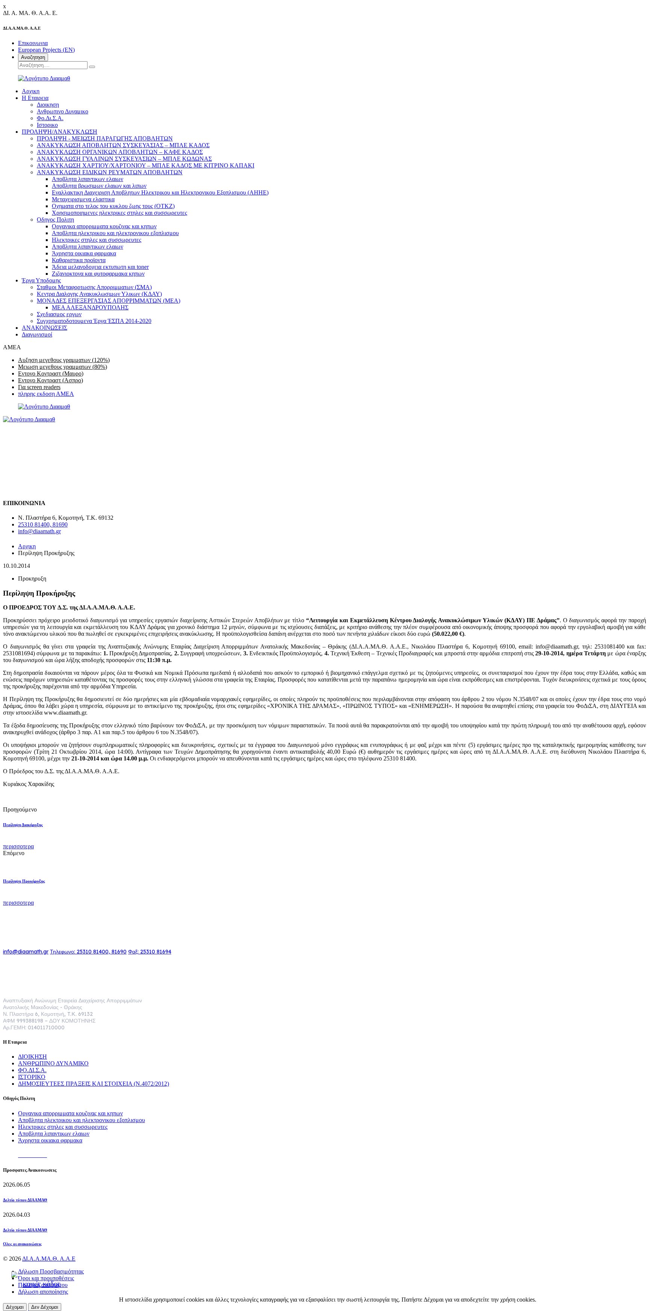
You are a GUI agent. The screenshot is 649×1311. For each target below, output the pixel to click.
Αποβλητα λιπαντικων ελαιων (87, 179)
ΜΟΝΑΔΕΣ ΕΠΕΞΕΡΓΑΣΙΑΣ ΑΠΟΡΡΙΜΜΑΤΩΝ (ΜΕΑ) (108, 300)
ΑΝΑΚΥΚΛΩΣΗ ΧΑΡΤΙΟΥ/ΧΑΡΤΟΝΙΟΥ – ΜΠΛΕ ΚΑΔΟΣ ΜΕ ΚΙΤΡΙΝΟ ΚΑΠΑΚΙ (145, 165)
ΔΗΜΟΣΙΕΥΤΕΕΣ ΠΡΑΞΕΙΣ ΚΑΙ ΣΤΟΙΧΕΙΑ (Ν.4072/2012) (93, 1083)
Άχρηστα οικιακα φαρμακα (84, 253)
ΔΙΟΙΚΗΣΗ (32, 1056)
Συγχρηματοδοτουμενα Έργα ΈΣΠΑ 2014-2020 (94, 321)
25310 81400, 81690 (43, 524)
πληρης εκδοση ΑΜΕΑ (46, 394)
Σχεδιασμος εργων (59, 314)
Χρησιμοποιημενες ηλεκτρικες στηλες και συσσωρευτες (119, 213)
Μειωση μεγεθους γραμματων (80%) (62, 367)
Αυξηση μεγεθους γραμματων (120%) (64, 360)
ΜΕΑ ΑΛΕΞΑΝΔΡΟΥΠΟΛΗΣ (90, 307)
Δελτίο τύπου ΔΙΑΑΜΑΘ (25, 1200)
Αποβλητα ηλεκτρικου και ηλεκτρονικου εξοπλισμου (115, 233)
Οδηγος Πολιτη (55, 219)
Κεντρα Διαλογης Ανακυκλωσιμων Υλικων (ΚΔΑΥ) (99, 294)
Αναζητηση (33, 57)
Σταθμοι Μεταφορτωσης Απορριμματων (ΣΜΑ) (94, 287)
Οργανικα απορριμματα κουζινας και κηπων (104, 226)
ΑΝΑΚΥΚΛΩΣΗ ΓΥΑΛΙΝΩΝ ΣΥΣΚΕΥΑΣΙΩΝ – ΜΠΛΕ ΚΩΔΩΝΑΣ (124, 158)
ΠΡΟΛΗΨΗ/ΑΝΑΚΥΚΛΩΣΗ (59, 131)
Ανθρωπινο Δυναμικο (62, 111)
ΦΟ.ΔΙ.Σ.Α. (32, 1070)
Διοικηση (48, 104)
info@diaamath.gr (39, 531)
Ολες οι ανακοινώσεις (22, 1244)
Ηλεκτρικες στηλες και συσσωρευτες (96, 240)
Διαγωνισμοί (37, 334)
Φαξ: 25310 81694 (149, 951)
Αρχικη (30, 91)
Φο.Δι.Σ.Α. (50, 118)
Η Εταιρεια (35, 98)
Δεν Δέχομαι (44, 1307)
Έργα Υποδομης (41, 280)
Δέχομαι (15, 1307)
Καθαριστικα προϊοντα (79, 260)
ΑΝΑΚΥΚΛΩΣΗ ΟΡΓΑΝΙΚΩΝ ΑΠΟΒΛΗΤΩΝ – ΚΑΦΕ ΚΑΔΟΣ (120, 152)
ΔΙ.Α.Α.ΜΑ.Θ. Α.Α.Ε (48, 1258)
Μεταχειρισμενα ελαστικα (83, 199)
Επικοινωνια (33, 43)
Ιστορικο (47, 125)
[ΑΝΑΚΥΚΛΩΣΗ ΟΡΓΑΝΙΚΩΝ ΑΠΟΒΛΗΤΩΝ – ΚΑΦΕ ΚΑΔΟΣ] (38, 1282)
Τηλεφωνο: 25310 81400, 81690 (88, 951)
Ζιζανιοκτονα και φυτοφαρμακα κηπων (98, 273)
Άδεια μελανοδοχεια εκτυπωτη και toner (100, 267)
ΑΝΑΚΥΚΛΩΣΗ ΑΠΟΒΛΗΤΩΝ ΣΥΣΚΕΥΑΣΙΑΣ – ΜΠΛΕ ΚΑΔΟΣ (123, 145)
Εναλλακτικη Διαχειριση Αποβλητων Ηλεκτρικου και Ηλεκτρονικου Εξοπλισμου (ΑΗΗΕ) (160, 192)
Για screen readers (39, 387)
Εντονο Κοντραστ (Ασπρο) (50, 380)
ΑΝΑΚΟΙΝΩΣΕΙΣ (44, 327)
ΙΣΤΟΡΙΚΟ (31, 1077)
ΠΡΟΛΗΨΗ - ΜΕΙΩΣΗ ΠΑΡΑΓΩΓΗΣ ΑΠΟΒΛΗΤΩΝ (105, 138)
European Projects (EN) (46, 50)
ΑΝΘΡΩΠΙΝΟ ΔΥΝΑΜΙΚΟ (53, 1063)
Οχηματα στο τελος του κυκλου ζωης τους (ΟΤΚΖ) (113, 206)
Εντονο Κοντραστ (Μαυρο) (50, 373)
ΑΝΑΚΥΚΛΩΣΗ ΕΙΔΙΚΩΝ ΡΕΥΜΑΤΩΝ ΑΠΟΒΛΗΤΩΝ (110, 172)
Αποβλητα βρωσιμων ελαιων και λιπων (99, 186)
